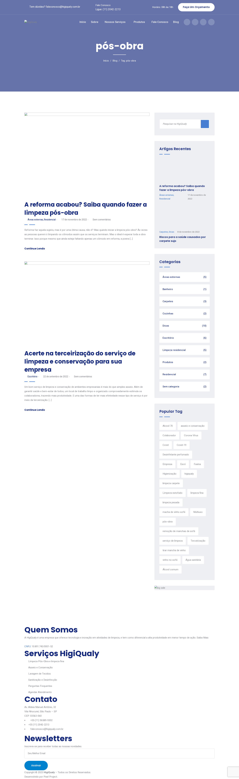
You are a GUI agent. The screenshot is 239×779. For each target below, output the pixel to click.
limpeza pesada (171, 502)
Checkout (69, 618)
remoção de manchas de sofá (179, 531)
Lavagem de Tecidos (39, 673)
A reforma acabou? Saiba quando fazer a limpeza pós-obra (85, 208)
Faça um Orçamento (196, 7)
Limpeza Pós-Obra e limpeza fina (46, 661)
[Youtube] (203, 22)
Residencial (50, 219)
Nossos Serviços (115, 22)
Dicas (171, 231)
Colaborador (169, 435)
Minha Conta (32, 618)
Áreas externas (35, 219)
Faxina (197, 464)
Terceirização (198, 541)
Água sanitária (193, 560)
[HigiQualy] (41, 22)
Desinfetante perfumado (176, 454)
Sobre (94, 22)
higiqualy (189, 474)
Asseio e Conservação (40, 667)
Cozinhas (184, 313)
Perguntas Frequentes (40, 686)
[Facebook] (187, 22)
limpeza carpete (171, 483)
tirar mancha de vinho (174, 550)
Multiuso (198, 512)
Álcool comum (170, 569)
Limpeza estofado (172, 493)
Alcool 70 (168, 426)
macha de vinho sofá (174, 512)
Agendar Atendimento (40, 692)
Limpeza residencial (184, 350)
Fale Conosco (103, 5)
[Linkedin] (211, 22)
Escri (183, 464)
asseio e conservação (193, 426)
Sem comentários (102, 219)
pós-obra (168, 521)
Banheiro (184, 289)
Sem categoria (184, 386)
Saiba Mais (202, 637)
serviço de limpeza (173, 541)
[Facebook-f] (25, 622)
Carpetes (163, 231)
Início (83, 22)
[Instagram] (195, 22)
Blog (176, 22)
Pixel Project (50, 777)
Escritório (32, 376)
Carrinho (51, 618)
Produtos (139, 22)
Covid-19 (181, 445)
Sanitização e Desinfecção (42, 680)
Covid (166, 445)
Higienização (169, 474)
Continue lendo (34, 248)
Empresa (167, 464)
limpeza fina (197, 493)
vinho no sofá (170, 560)
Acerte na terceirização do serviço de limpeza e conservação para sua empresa (79, 361)
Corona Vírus (191, 435)
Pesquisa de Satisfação (95, 618)
